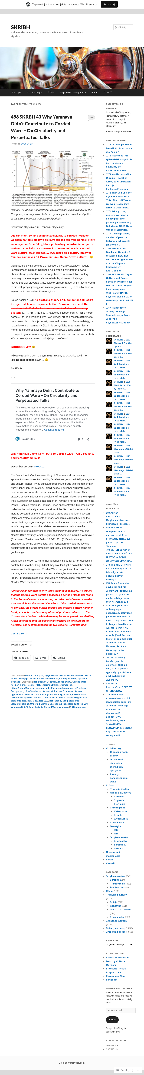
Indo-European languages (59, 688)
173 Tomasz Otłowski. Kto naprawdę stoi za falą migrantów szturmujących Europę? (118, 572)
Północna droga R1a (21, 697)
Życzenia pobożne (116, 931)
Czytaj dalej (19, 633)
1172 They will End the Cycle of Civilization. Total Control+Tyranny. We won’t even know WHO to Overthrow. (119, 200)
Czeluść (108, 92)
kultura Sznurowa (63, 691)
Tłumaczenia (117, 883)
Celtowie (119, 796)
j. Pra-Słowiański (32, 691)
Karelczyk (47, 691)
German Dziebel (51, 685)
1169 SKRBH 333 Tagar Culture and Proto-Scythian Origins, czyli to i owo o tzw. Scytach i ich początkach (119, 282)
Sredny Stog (61, 701)
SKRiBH (20, 27)
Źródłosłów (120, 841)
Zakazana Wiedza (48, 678)
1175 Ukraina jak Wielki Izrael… (123, 449)
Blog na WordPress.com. (72, 1063)
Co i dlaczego (34, 92)
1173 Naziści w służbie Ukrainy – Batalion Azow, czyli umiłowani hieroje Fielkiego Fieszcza (119, 182)
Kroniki (118, 815)
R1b (51, 701)
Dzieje (28, 675)
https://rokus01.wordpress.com (27, 688)
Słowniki (118, 848)
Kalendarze (120, 811)
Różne (109, 891)
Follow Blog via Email (119, 989)
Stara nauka (117, 822)
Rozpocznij (109, 4)
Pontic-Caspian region (70, 697)
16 (91, 117)
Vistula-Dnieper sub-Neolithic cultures (62, 704)
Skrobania (120, 844)
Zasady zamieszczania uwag (118, 778)
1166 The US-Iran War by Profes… (122, 385)
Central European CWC (59, 682)
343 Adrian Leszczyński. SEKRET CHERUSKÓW (119, 687)
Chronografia (117, 807)
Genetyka (38, 675)
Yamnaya (64, 707)
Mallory (58, 694)
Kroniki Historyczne (117, 957)
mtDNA (67, 694)
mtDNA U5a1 (79, 694)
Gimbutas (66, 685)
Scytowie (119, 800)
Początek (17, 92)
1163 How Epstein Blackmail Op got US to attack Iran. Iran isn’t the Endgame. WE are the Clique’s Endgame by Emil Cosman (119, 259)
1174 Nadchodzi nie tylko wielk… (121, 364)
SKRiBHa (118, 340)
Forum (94, 92)
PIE (35, 697)
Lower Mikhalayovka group (38, 694)
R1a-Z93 (43, 701)
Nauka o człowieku (74, 675)
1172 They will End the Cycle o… (122, 343)
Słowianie (74, 701)
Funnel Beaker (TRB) (31, 685)
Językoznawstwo (53, 675)
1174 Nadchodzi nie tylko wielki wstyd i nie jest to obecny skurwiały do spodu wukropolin (119, 163)
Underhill (35, 704)
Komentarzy (78, 707)
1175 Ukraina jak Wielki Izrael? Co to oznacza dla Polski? (119, 148)
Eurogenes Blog (115, 976)
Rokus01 (39, 466)
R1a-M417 (32, 701)
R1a (24, 701)
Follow (112, 1019)
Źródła (51, 92)
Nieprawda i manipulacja (73, 92)
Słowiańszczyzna (20, 704)
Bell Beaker (39, 682)
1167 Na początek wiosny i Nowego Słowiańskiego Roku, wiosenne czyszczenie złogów (118, 315)
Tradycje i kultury (28, 678)
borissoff (111, 979)
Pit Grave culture (47, 697)
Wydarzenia (121, 818)
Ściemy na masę (67, 678)
